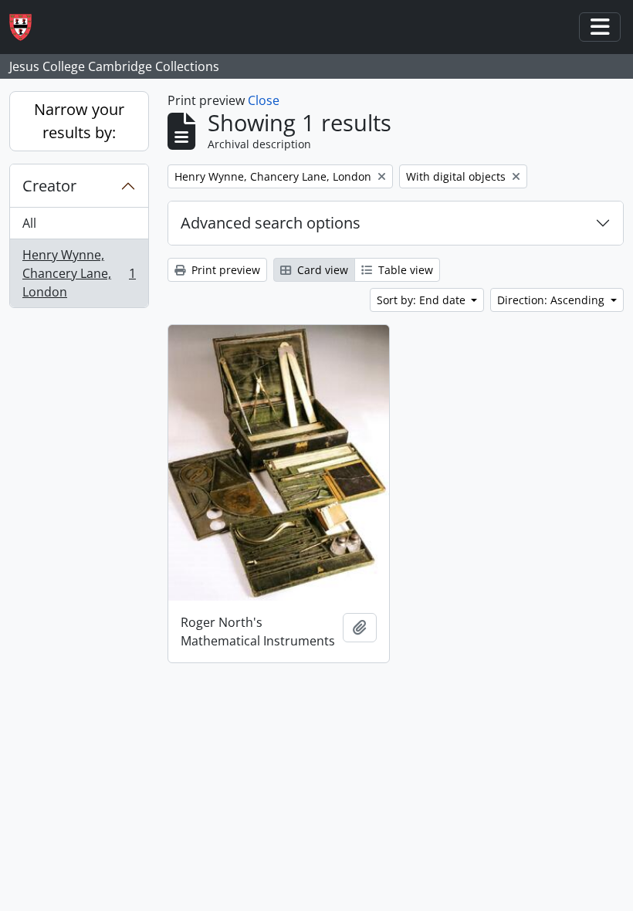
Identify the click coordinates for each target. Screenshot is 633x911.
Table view (404, 269)
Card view (321, 269)
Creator (49, 185)
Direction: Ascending (552, 300)
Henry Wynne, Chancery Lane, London (79, 273)
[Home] (26, 27)
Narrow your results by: (79, 121)
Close (263, 100)
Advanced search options (271, 222)
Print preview (224, 269)
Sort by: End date (423, 300)
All (29, 223)
